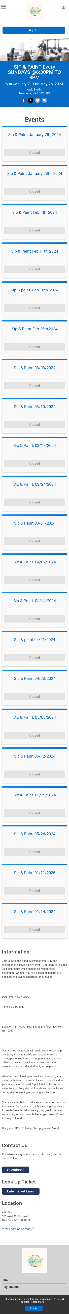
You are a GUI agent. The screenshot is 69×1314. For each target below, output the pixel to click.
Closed (34, 153)
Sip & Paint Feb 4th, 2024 (34, 212)
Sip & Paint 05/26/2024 (34, 834)
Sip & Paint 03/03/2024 (34, 368)
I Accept (33, 1308)
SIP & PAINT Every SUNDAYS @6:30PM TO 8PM (34, 72)
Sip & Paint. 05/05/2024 (34, 717)
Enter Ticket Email (20, 1191)
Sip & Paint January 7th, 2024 (34, 135)
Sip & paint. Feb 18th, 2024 (34, 290)
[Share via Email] (37, 100)
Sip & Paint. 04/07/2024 (34, 562)
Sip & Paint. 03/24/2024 (34, 484)
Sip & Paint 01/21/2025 (34, 873)
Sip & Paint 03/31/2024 (34, 523)
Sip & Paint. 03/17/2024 (34, 445)
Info (5, 1280)
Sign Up (33, 30)
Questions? (15, 1170)
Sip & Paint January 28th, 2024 (34, 173)
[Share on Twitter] (30, 100)
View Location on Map (16, 1229)
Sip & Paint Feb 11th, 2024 (34, 251)
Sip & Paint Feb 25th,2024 (34, 329)
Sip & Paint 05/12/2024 (34, 756)
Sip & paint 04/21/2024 (34, 639)
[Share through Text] (44, 100)
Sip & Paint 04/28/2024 (34, 678)
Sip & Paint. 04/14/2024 (34, 601)
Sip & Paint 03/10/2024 (34, 407)
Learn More (37, 1302)
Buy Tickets (11, 1287)
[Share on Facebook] (23, 100)
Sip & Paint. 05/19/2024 (34, 795)
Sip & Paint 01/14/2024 (34, 911)
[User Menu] (63, 7)
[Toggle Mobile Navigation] (3, 6)
